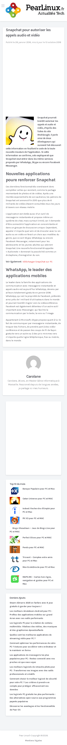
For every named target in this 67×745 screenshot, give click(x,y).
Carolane (33, 376)
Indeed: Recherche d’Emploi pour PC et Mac (39, 510)
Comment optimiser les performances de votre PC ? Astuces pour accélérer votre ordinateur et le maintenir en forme (33, 647)
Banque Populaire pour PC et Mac (39, 488)
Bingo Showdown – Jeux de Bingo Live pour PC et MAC (32, 530)
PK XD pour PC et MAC (33, 518)
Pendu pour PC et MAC (33, 547)
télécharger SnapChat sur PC (37, 261)
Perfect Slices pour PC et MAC (37, 537)
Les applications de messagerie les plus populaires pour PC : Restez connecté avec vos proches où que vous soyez (32, 659)
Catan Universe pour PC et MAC (38, 498)
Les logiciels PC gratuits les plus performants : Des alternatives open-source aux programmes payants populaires (33, 698)
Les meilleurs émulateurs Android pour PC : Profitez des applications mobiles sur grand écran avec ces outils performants (31, 615)
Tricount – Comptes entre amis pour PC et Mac (38, 559)
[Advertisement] (33, 438)
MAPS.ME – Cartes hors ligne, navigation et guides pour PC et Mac (38, 580)
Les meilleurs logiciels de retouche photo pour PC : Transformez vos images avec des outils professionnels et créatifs (32, 670)
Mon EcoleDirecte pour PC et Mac (39, 567)
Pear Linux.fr (25, 735)
